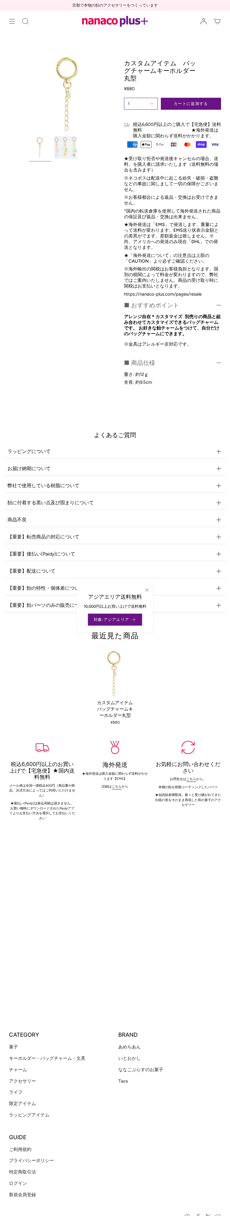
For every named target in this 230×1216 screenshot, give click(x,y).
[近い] (147, 590)
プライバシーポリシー (31, 1160)
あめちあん (129, 1047)
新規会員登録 (22, 1194)
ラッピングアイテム (29, 1115)
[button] (25, 21)
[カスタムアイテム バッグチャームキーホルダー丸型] (115, 673)
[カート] (217, 21)
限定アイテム (22, 1103)
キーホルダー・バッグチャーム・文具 (47, 1058)
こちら (191, 779)
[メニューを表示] (12, 21)
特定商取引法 (22, 1172)
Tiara (123, 1081)
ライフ (15, 1092)
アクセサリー (22, 1081)
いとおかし (129, 1058)
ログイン (18, 1183)
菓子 (13, 1047)
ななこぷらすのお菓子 (140, 1069)
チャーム (18, 1069)
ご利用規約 (20, 1149)
